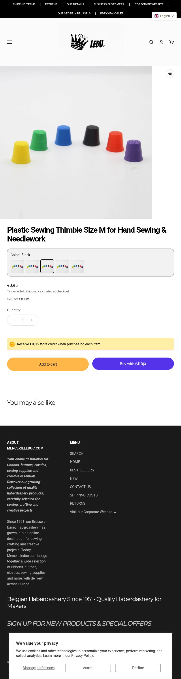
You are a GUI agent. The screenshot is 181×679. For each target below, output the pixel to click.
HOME (75, 462)
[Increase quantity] (31, 320)
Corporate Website (149, 4)
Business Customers (109, 4)
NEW (73, 479)
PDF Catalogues (111, 13)
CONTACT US (80, 487)
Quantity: (14, 310)
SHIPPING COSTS (84, 495)
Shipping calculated (39, 291)
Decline (138, 668)
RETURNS (77, 503)
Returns (51, 4)
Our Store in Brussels (74, 13)
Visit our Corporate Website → (93, 512)
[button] (164, 15)
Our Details (75, 4)
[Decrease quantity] (13, 320)
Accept (88, 668)
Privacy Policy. (82, 656)
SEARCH (76, 453)
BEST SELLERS (82, 470)
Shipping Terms (24, 4)
